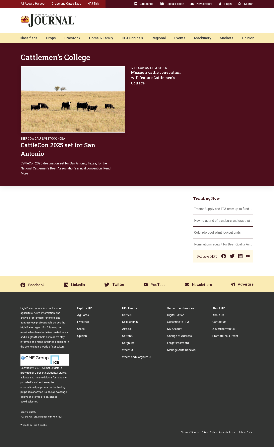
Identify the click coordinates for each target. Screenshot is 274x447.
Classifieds (28, 38)
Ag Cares (83, 315)
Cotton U (127, 336)
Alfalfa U (127, 328)
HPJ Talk (93, 3)
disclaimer (31, 401)
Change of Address (179, 336)
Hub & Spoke (40, 425)
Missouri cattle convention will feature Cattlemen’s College (156, 77)
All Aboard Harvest (33, 3)
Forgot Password (178, 343)
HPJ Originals (132, 38)
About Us (218, 315)
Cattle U (127, 315)
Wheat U (127, 350)
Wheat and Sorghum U (136, 357)
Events (179, 38)
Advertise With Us (223, 328)
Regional (159, 38)
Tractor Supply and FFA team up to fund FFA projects (223, 209)
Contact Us (219, 321)
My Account (174, 328)
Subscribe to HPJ (178, 321)
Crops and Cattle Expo (66, 3)
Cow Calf (34, 138)
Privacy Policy (209, 432)
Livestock (72, 38)
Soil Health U (130, 321)
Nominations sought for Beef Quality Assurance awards (223, 244)
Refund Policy (246, 432)
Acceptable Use (227, 432)
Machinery (202, 38)
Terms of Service (190, 432)
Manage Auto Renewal (181, 350)
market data (52, 367)
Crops (51, 38)
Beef (24, 138)
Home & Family (101, 38)
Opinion (248, 38)
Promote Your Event (225, 336)
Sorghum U (129, 343)
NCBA (61, 138)
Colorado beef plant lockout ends (217, 232)
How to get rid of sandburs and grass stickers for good (223, 221)
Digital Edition (175, 315)
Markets (226, 38)
